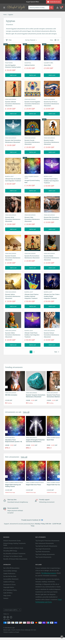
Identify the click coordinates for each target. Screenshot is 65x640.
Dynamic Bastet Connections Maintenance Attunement (51, 258)
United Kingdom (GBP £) (10, 610)
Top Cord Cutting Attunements (45, 554)
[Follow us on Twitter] (8, 617)
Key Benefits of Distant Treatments (14, 553)
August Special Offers (32, 2)
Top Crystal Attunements (43, 557)
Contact (5, 598)
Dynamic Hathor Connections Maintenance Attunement (12, 335)
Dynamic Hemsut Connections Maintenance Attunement (51, 335)
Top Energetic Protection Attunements (47, 540)
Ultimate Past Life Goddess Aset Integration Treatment (13, 179)
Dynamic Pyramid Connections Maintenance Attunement (12, 258)
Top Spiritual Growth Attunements (46, 546)
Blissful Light (9, 176)
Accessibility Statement (10, 579)
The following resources (48, 573)
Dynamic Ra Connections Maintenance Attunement (32, 257)
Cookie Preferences (9, 573)
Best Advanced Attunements (44, 543)
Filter (10, 40)
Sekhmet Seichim (30, 65)
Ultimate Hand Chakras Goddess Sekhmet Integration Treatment (31, 296)
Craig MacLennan (10, 99)
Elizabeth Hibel (48, 62)
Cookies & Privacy (9, 582)
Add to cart (13, 75)
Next (55, 352)
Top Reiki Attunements (42, 551)
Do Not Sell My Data (9, 576)
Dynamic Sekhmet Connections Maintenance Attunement (12, 103)
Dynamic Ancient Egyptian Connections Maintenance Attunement (32, 103)
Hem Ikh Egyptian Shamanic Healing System (13, 66)
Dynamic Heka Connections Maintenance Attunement (32, 219)
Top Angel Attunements (42, 549)
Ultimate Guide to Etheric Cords (13, 548)
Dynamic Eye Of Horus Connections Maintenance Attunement (51, 103)
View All (26, 412)
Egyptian (10, 14)
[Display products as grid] (55, 40)
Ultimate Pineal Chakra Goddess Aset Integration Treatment (51, 181)
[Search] (51, 7)
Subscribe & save (55, 2)
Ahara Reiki (47, 65)
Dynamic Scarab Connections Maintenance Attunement (32, 142)
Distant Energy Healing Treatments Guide (14, 544)
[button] (6, 387)
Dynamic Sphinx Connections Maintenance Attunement (12, 296)
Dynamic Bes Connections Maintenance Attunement (51, 218)
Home (5, 14)
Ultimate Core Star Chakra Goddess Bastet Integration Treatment (51, 296)
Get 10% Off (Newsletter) (11, 568)
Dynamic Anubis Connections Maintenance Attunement (51, 142)
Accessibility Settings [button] (10, 571)
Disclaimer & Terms (9, 584)
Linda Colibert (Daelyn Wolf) (31, 177)
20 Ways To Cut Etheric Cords (12, 556)
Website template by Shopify (11, 632)
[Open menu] (4, 7)
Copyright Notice (8, 587)
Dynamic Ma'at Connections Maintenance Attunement (12, 219)
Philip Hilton (9, 62)
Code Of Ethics (7, 593)
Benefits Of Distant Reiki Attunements (15, 559)
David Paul (28, 62)
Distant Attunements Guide (12, 540)
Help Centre (7, 595)
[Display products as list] (58, 40)
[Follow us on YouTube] (11, 617)
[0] (61, 8)
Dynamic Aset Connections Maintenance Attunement (13, 141)
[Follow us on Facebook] (4, 617)
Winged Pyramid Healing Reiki (32, 181)
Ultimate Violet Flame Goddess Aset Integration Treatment (32, 335)
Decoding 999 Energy (10, 551)
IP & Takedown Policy (10, 590)
